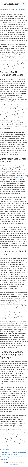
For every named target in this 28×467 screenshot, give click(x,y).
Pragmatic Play (18, 178)
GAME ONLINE (6, 449)
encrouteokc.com (10, 4)
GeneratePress (14, 464)
